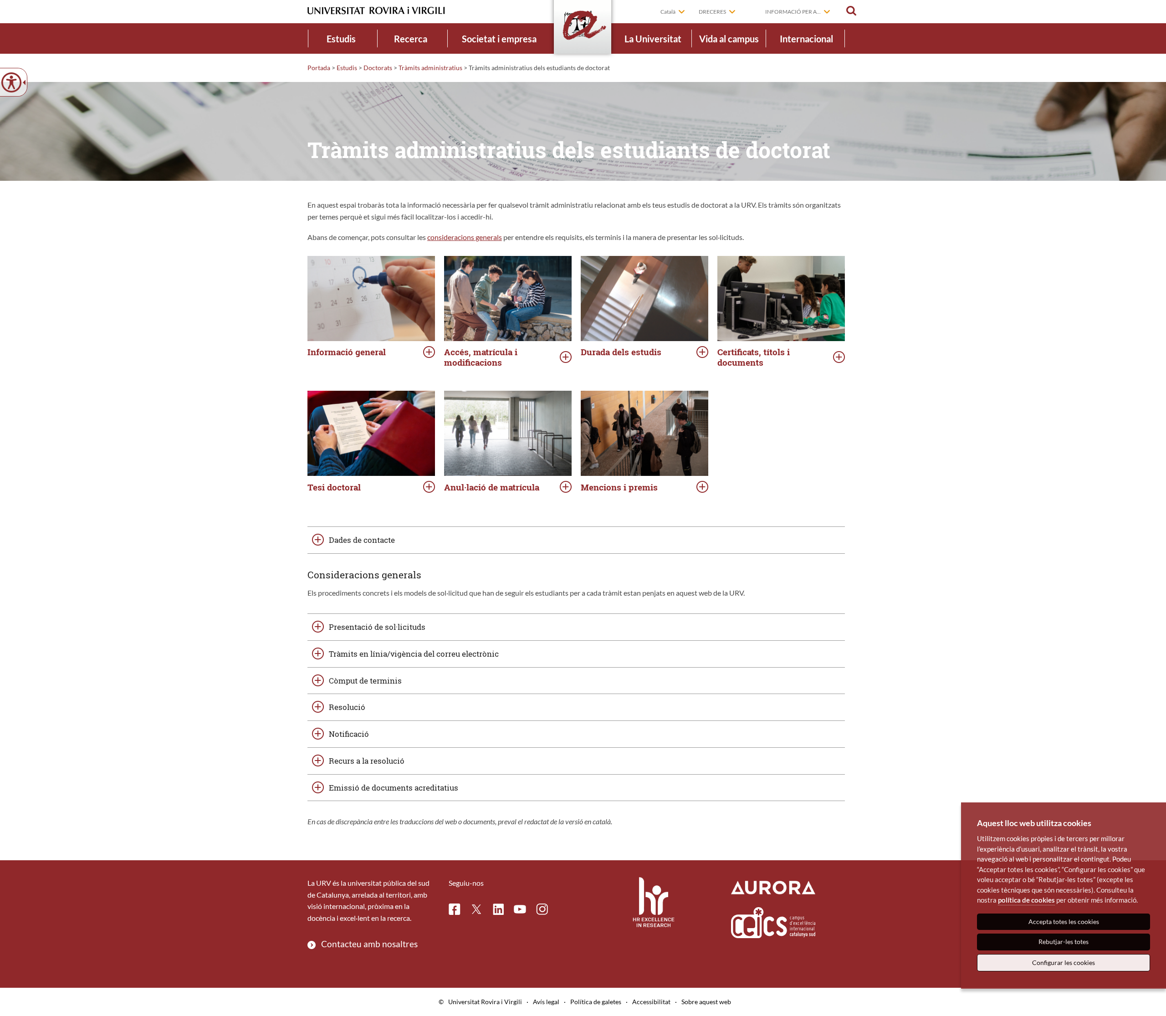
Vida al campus (729, 38)
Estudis (341, 38)
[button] (851, 11)
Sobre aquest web (706, 1002)
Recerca (410, 38)
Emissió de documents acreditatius (393, 787)
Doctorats (377, 67)
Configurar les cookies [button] (1063, 962)
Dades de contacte (362, 540)
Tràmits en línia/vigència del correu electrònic (414, 653)
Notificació (349, 734)
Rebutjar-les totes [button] (1063, 941)
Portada (318, 67)
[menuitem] (341, 38)
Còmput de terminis (365, 680)
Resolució (347, 707)
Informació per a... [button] (793, 11)
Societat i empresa (499, 38)
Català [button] (667, 11)
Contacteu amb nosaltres (369, 944)
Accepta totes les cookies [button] (1063, 921)
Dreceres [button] (712, 11)
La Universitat (652, 38)
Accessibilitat (651, 1002)
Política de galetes (595, 1002)
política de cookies (1026, 900)
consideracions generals (464, 237)
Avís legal (546, 1002)
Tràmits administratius (430, 67)
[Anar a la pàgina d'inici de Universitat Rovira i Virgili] (376, 11)
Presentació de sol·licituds (377, 627)
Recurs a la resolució (366, 761)
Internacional (806, 38)
